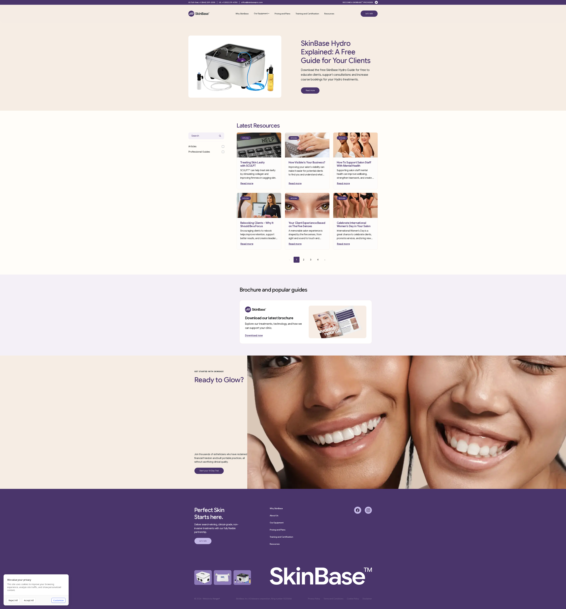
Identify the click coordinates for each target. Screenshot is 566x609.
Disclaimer (367, 598)
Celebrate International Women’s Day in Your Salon (354, 224)
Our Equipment (261, 13)
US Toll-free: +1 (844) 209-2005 (201, 2)
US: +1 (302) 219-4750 (228, 2)
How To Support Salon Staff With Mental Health (354, 164)
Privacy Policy (314, 598)
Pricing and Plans (282, 13)
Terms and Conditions (333, 598)
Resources (329, 13)
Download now (254, 335)
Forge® (216, 598)
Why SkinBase (242, 13)
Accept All (29, 600)
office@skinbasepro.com (252, 2)
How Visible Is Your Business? (307, 162)
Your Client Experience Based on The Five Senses (307, 224)
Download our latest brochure (269, 318)
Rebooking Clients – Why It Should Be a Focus (257, 224)
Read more (246, 183)
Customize (58, 600)
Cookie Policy (353, 598)
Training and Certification (307, 13)
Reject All (13, 600)
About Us (274, 515)
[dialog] (36, 590)
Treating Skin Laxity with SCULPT (252, 164)
